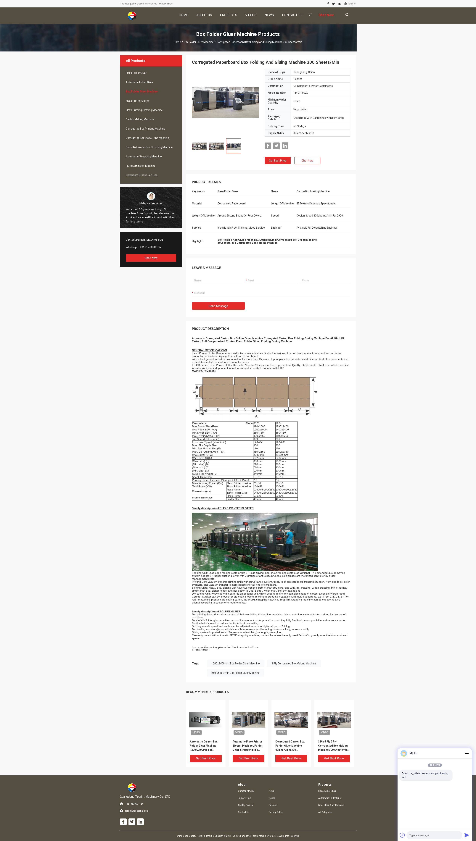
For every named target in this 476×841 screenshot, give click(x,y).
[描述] (347, 15)
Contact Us (243, 812)
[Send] (467, 835)
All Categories (325, 812)
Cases (272, 798)
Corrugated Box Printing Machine (145, 128)
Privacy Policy (276, 812)
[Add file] (402, 835)
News (271, 791)
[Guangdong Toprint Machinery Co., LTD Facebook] (328, 3)
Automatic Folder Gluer (139, 82)
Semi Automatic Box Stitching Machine (149, 147)
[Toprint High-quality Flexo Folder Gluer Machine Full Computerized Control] (225, 102)
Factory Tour (244, 798)
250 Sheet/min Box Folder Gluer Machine (235, 672)
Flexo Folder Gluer (136, 72)
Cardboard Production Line (141, 175)
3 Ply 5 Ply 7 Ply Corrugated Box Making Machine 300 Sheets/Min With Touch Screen (333, 746)
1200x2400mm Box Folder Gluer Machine (235, 663)
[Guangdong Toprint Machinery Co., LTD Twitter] (333, 3)
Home (177, 42)
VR (310, 15)
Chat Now (151, 258)
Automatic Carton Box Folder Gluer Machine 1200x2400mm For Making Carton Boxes (203, 746)
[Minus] (466, 753)
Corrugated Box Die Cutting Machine (147, 137)
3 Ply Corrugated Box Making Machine (293, 663)
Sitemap (273, 805)
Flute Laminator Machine (140, 165)
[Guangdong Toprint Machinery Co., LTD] (132, 15)
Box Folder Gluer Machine (199, 42)
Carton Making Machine (140, 119)
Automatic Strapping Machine (144, 156)
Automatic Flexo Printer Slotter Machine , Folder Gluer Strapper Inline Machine (248, 746)
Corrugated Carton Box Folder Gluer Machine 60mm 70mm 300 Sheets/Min (290, 746)
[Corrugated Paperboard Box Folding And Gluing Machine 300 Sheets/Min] (206, 719)
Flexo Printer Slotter (138, 100)
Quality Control (245, 805)
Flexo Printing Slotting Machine (144, 110)
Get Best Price (277, 160)
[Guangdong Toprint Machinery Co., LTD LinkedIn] (339, 3)
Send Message (218, 306)
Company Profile (246, 791)
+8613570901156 (150, 247)
